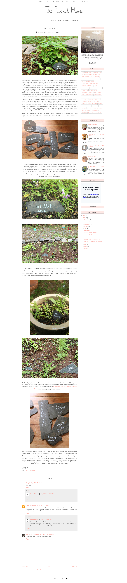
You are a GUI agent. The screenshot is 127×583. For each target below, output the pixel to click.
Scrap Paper (87, 230)
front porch (93, 87)
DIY (29, 471)
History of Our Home (89, 235)
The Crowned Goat (31, 505)
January (86, 250)
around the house (96, 72)
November (87, 219)
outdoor (91, 99)
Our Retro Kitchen (92, 124)
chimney (97, 76)
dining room (85, 81)
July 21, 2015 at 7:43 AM (47, 519)
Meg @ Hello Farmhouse (32, 534)
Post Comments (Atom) (35, 569)
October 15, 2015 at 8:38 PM (47, 534)
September (87, 224)
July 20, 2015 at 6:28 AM (42, 505)
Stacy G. (28, 483)
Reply (27, 487)
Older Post (74, 566)
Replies (29, 490)
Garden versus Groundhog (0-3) (92, 239)
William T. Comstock (97, 112)
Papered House (34, 493)
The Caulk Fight (92, 156)
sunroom (94, 108)
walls (89, 112)
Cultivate (84, 1)
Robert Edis (85, 105)
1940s (83, 72)
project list (95, 101)
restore (100, 103)
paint (95, 99)
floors (95, 85)
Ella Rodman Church (87, 83)
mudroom (97, 96)
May (85, 244)
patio (99, 99)
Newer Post (25, 566)
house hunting (97, 94)
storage (89, 108)
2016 (84, 215)
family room (90, 85)
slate (36, 471)
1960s (90, 72)
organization (85, 99)
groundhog (84, 92)
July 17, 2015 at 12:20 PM (47, 493)
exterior (84, 85)
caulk (83, 76)
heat (83, 94)
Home (41, 1)
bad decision (85, 74)
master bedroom (90, 96)
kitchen (83, 96)
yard (91, 114)
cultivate (26, 471)
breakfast (97, 74)
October (86, 222)
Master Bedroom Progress (90, 232)
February (86, 248)
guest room (91, 92)
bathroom (91, 74)
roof (34, 471)
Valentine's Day (85, 110)
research (94, 103)
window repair (85, 114)
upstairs (99, 108)
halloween (98, 92)
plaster (84, 101)
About (48, 1)
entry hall (95, 83)
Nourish (75, 1)
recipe (89, 103)
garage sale (85, 90)
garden (31, 471)
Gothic (95, 90)
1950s (86, 72)
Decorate (65, 1)
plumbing (88, 101)
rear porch (84, 103)
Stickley (84, 108)
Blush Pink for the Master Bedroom (93, 241)
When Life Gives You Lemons (91, 237)
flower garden (85, 87)
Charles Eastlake (89, 76)
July (85, 228)
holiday (91, 94)
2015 (84, 218)
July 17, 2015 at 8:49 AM (37, 483)
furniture (99, 87)
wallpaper (84, 112)
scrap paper (95, 105)
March (86, 246)
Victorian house (94, 110)
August (86, 226)
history (87, 94)
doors (92, 81)
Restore (56, 1)
